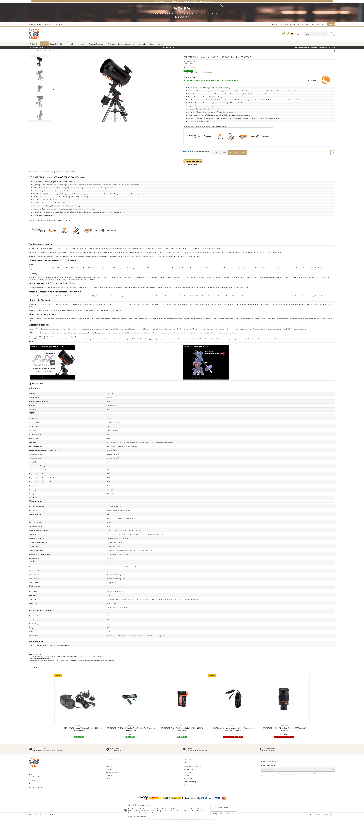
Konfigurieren (217, 814)
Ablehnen (230, 814)
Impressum (131, 816)
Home (286, 24)
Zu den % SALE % (182, 17)
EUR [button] (298, 34)
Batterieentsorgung (190, 782)
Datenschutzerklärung (288, 774)
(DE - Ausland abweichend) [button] (205, 72)
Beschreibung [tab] (33, 172)
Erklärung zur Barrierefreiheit (193, 766)
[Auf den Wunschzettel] (332, 152)
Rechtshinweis (141, 816)
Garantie (186, 775)
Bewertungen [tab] (45, 172)
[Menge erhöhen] (220, 152)
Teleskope (194, 67)
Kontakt (292, 24)
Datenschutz (187, 772)
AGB (185, 763)
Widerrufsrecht (188, 769)
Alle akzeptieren (223, 807)
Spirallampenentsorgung (191, 785)
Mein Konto (300, 24)
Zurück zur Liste (34, 51)
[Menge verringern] (213, 152)
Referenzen (109, 769)
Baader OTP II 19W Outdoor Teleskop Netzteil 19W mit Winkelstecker (79, 729)
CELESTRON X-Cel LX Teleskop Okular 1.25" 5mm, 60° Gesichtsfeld (284, 729)
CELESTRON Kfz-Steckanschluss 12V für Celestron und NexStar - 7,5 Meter (233, 729)
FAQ (323, 24)
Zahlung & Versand (112, 772)
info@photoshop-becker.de (44, 784)
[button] (30, 1)
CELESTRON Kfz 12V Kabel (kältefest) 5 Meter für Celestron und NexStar (131, 729)
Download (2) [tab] (70, 172)
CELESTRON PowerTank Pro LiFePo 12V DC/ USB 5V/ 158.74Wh (182, 729)
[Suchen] (325, 34)
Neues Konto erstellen (313, 24)
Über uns (109, 766)
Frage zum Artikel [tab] (57, 172)
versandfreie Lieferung (191, 84)
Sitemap (108, 778)
